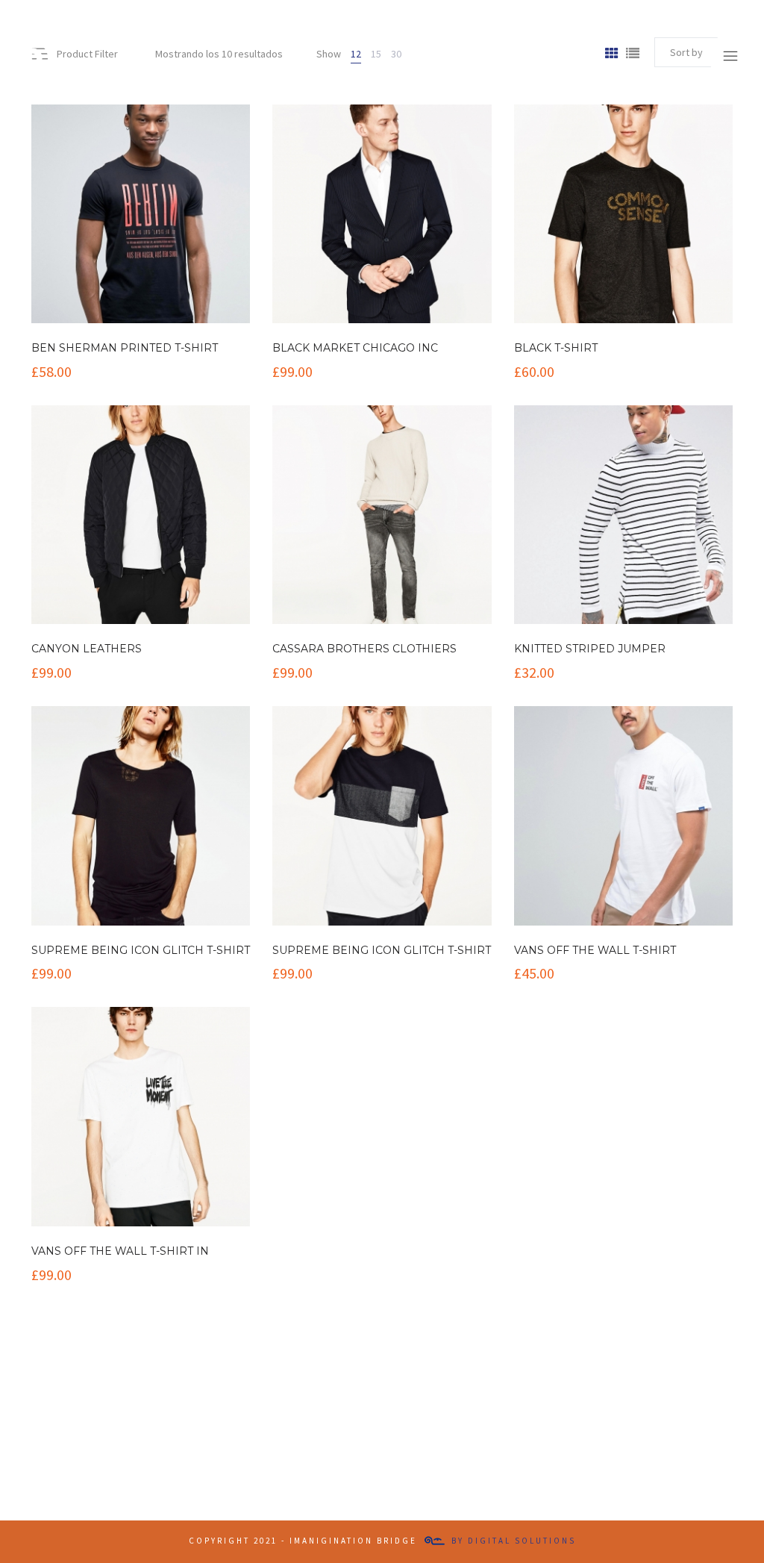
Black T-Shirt (556, 348)
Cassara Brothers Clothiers (364, 648)
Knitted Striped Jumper (590, 648)
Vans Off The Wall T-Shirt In (120, 1251)
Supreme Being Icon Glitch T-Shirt (140, 950)
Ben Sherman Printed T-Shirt (124, 348)
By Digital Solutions (513, 1540)
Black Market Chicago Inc (355, 348)
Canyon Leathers (86, 648)
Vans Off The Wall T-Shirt (595, 950)
